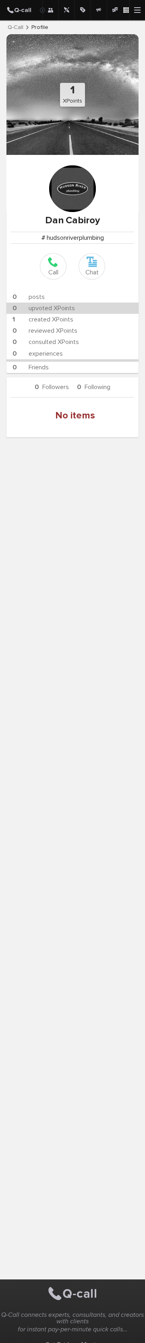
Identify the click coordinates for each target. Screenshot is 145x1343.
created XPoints (42, 319)
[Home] (21, 10)
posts (28, 297)
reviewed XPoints (44, 331)
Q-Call (15, 27)
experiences (37, 354)
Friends (30, 367)
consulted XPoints (45, 342)
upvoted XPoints (43, 308)
